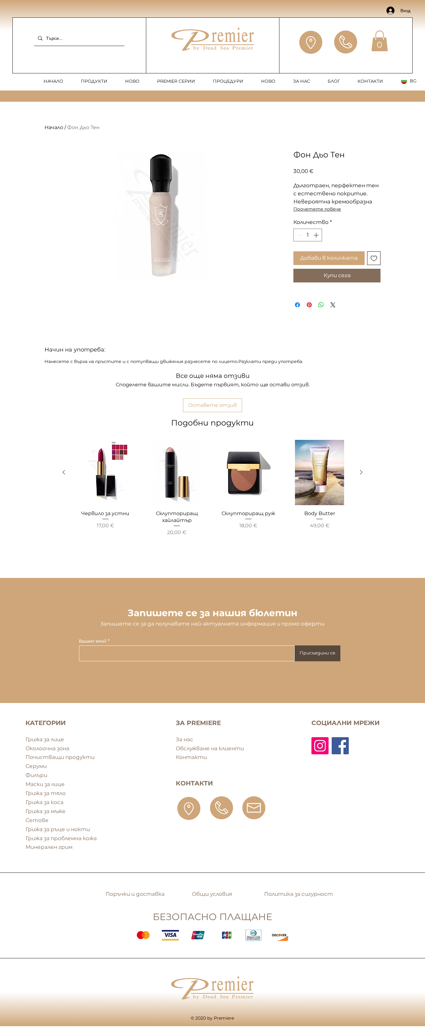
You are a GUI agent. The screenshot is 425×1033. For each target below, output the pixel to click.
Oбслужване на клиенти (210, 748)
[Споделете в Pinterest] (309, 305)
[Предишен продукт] (64, 472)
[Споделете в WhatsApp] (321, 305)
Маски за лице (45, 784)
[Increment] (316, 235)
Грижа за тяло (46, 793)
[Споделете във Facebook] (297, 305)
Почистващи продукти (60, 757)
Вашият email (92, 641)
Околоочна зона (47, 748)
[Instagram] (320, 745)
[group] (212, 500)
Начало (53, 127)
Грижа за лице (45, 739)
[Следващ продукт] (361, 472)
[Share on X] (333, 305)
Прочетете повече (317, 209)
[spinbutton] (308, 235)
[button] (379, 40)
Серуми (36, 766)
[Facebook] (340, 745)
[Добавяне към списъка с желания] (374, 258)
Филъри (36, 775)
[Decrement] (299, 235)
